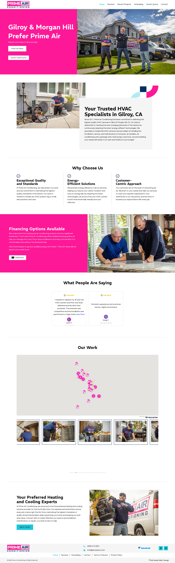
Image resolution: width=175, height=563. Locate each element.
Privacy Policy (116, 555)
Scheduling (76, 555)
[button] (17, 48)
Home (55, 555)
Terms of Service (101, 555)
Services (64, 555)
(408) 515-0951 (93, 546)
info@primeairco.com (96, 550)
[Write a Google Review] (65, 295)
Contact (87, 555)
